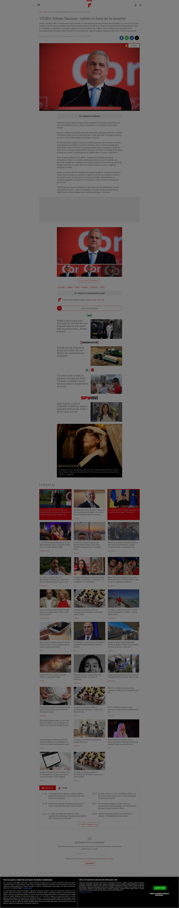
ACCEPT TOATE (160, 888)
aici (42, 898)
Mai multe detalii (27, 888)
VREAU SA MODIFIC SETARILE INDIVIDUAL (159, 894)
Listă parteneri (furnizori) (86, 892)
